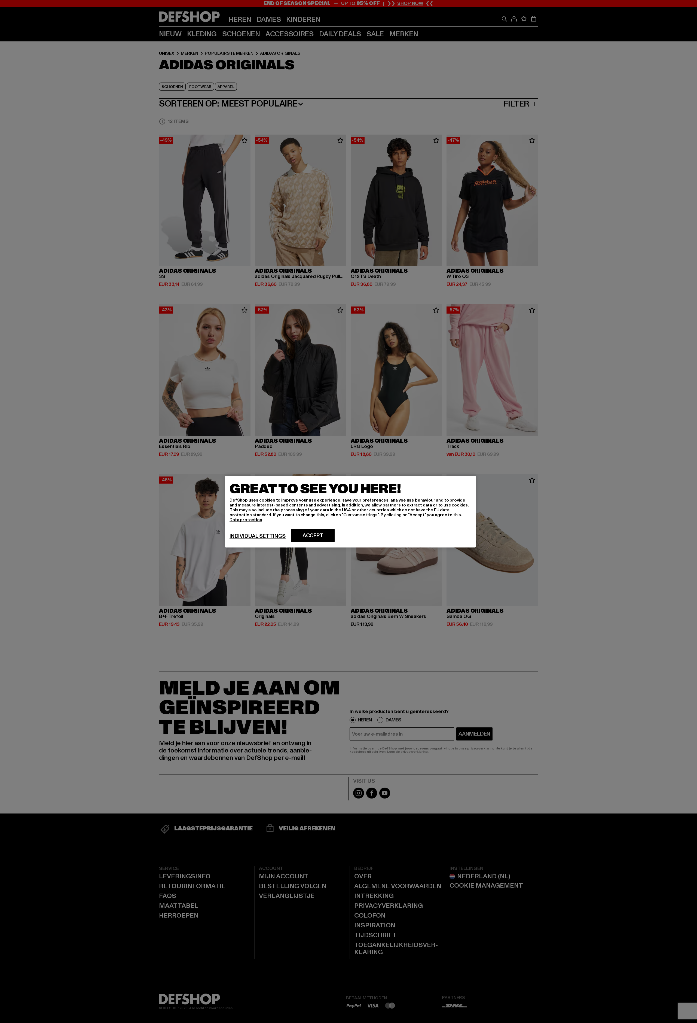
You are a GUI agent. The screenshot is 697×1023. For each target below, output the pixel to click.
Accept (312, 535)
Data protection (246, 520)
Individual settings (258, 536)
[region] (350, 511)
